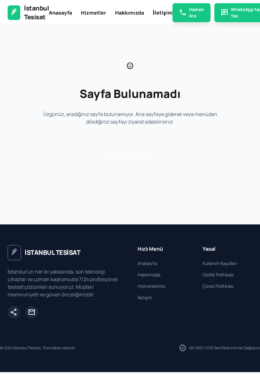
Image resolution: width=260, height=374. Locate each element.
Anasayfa (60, 12)
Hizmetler (93, 12)
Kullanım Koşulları (220, 263)
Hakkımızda (129, 12)
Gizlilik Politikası (218, 275)
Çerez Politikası (218, 286)
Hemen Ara (191, 12)
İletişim (162, 12)
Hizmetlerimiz (151, 286)
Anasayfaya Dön (130, 154)
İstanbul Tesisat (36, 12)
